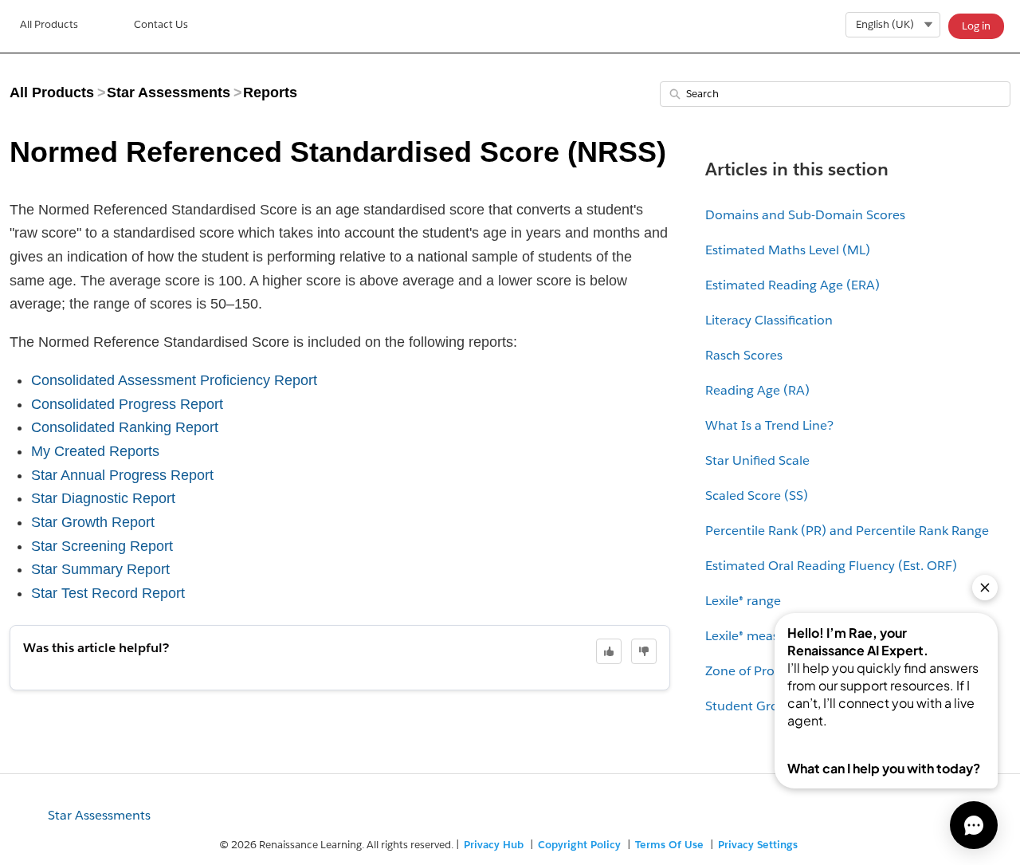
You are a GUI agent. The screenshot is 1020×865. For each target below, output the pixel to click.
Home (49, 26)
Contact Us (161, 24)
